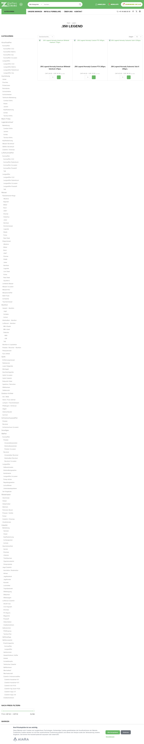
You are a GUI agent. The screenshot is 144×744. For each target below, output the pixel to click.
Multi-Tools (5, 296)
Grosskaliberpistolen (10, 443)
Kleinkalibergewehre (9, 470)
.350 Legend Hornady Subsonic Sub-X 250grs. (125, 68)
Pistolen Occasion (10, 449)
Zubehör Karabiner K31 (11, 682)
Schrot (5, 317)
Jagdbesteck (7, 576)
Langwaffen (6, 61)
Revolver (5, 424)
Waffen (4, 434)
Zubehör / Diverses (8, 149)
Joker (5, 220)
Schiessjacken (8, 540)
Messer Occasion (7, 286)
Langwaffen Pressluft (10, 186)
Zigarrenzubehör (8, 561)
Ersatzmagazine (8, 643)
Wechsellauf (7, 670)
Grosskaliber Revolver (11, 455)
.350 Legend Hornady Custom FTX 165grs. (90, 66)
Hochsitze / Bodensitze (10, 570)
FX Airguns (6, 613)
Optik (3, 357)
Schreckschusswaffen (9, 418)
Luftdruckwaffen (7, 153)
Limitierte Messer (7, 283)
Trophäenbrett (8, 588)
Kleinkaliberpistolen (10, 446)
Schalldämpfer (8, 661)
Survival (5, 415)
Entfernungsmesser (8, 360)
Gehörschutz (7, 652)
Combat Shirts (8, 100)
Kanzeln (6, 582)
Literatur (6, 555)
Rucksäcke (6, 88)
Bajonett (6, 202)
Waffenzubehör (7, 640)
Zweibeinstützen (8, 625)
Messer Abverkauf (8, 143)
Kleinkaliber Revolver (11, 458)
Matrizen (5, 507)
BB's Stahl (6, 329)
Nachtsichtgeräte (8, 372)
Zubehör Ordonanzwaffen (11, 676)
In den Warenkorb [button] (55, 52)
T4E (4, 171)
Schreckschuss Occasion (10, 427)
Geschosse (5, 498)
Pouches (5, 82)
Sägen (4, 409)
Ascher (5, 549)
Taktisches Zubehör (9, 664)
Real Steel (6, 238)
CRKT (5, 211)
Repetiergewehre (8, 482)
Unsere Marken (35, 11)
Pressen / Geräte (7, 513)
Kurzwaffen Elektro (9, 52)
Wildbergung (7, 591)
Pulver (4, 516)
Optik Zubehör (7, 378)
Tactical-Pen (7, 634)
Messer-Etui (6, 289)
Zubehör (4, 525)
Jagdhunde (7, 579)
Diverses (6, 552)
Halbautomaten (8, 467)
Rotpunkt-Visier (7, 381)
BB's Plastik (7, 326)
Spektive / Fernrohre (8, 384)
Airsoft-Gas (7, 603)
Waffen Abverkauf (8, 146)
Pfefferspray (7, 631)
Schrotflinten (7, 485)
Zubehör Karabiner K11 (11, 679)
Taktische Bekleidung (9, 97)
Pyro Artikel (6, 353)
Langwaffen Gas (8, 73)
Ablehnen (126, 732)
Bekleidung (6, 125)
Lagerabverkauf (7, 122)
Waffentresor (7, 667)
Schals (5, 112)
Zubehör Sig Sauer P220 (12, 688)
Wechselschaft (8, 673)
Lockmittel (6, 585)
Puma (5, 235)
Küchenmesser (8, 226)
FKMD (5, 259)
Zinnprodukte (7, 564)
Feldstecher (6, 363)
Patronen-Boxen (7, 510)
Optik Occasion (7, 375)
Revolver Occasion (10, 461)
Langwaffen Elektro (9, 67)
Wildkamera (6, 387)
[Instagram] (140, 11)
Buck (5, 208)
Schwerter (5, 299)
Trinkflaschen (7, 558)
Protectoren (6, 85)
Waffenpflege (6, 637)
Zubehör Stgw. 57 (10, 691)
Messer (4, 192)
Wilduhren (6, 594)
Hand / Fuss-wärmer (8, 400)
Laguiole (6, 229)
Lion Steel (6, 271)
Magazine (6, 616)
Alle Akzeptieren (112, 732)
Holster (5, 658)
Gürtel (4, 79)
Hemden (6, 531)
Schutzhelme (6, 91)
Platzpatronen (6, 350)
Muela (5, 232)
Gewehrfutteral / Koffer (10, 655)
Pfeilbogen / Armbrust (9, 406)
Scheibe (6, 314)
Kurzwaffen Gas (8, 55)
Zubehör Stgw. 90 (10, 694)
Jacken (5, 106)
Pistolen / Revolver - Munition (11, 347)
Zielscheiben (7, 622)
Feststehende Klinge (8, 195)
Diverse (5, 214)
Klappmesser (6, 241)
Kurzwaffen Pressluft (10, 168)
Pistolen (4, 421)
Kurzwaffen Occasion (10, 58)
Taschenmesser (7, 302)
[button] (59, 77)
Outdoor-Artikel (7, 393)
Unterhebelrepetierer (10, 488)
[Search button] (80, 4)
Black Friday (5, 119)
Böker (5, 205)
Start (68, 23)
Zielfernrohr (6, 390)
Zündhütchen (6, 522)
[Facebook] (133, 11)
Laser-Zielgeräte (7, 366)
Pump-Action (7, 479)
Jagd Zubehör (7, 567)
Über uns (68, 11)
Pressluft (6, 619)
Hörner (5, 573)
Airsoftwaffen (6, 42)
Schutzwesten (7, 94)
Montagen (5, 369)
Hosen (5, 103)
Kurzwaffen (6, 45)
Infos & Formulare (52, 11)
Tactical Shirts (7, 116)
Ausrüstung (5, 76)
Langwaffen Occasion (10, 183)
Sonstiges (5, 430)
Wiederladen (6, 495)
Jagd (5, 311)
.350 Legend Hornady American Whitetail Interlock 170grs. (55, 68)
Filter (32, 714)
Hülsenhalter (6, 504)
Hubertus (6, 217)
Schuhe (5, 543)
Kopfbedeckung (8, 109)
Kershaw (6, 223)
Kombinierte (7, 473)
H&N (5, 335)
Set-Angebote (6, 491)
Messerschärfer (7, 292)
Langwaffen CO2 (8, 64)
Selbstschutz (6, 628)
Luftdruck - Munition (8, 323)
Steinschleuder (7, 412)
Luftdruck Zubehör (8, 600)
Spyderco (6, 280)
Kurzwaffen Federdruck (11, 162)
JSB (5, 338)
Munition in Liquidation (9, 344)
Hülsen (4, 501)
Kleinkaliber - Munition (9, 320)
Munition (4, 305)
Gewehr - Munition (8, 308)
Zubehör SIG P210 (10, 685)
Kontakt (78, 11)
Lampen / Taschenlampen (10, 403)
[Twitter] (136, 11)
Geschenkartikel (7, 546)
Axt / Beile (5, 396)
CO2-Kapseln (7, 607)
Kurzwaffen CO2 (8, 49)
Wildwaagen (7, 597)
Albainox (6, 198)
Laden (74, 23)
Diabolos (6, 332)
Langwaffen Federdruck (11, 70)
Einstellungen (110, 737)
